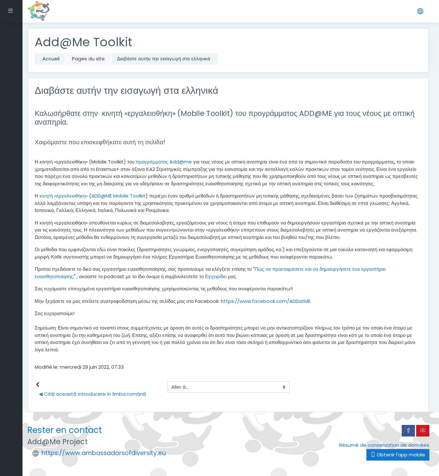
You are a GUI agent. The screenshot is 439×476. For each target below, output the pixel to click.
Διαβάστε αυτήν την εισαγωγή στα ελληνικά (163, 58)
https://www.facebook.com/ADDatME (265, 301)
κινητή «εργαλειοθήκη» (64, 195)
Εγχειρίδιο (216, 276)
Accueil (50, 58)
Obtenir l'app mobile (400, 454)
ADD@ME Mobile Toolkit (118, 195)
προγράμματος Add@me (164, 161)
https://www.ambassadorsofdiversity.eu (103, 453)
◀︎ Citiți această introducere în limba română (92, 394)
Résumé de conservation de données (384, 445)
